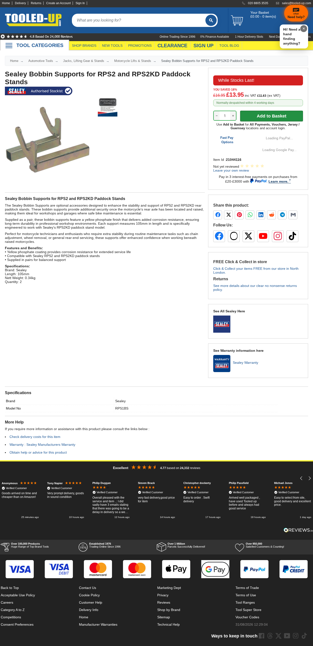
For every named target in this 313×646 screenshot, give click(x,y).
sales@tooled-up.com (296, 3)
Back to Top (10, 588)
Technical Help (168, 624)
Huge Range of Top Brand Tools (30, 545)
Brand (10, 401)
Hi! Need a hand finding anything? (291, 36)
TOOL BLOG (229, 45)
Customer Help (90, 602)
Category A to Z (13, 610)
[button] (301, 478)
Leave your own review (231, 170)
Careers (7, 602)
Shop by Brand (168, 610)
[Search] (211, 20)
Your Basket (259, 12)
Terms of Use (245, 595)
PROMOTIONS (140, 45)
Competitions (11, 617)
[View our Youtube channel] (287, 636)
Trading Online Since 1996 (105, 545)
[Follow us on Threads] (234, 236)
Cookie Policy (89, 595)
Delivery (20, 3)
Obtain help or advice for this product (38, 452)
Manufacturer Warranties (98, 624)
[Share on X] (228, 215)
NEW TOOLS (112, 45)
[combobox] (138, 20)
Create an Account (58, 3)
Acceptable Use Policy (18, 595)
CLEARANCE (172, 45)
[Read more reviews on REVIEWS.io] (298, 530)
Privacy (162, 595)
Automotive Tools (40, 61)
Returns (36, 3)
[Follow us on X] (248, 236)
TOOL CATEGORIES (39, 45)
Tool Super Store (248, 610)
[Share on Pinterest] (239, 215)
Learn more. (278, 181)
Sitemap (163, 617)
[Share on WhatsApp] (250, 215)
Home (6, 3)
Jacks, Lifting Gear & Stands (83, 61)
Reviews (163, 602)
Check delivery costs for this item (35, 437)
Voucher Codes (247, 617)
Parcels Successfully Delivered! (186, 545)
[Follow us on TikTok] (292, 236)
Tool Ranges (245, 602)
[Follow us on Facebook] (219, 236)
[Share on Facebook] (217, 215)
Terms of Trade (247, 588)
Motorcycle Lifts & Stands (132, 61)
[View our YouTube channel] (263, 236)
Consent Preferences (17, 624)
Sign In (80, 3)
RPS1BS (121, 408)
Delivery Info (88, 610)
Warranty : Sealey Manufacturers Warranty (42, 444)
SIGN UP (203, 45)
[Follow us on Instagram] (278, 236)
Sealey (120, 401)
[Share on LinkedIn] (260, 215)
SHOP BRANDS (84, 45)
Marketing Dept (169, 588)
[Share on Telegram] (282, 215)
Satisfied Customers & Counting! (265, 545)
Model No (13, 408)
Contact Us (87, 588)
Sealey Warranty (245, 362)
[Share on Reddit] (271, 215)
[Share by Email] (293, 215)
